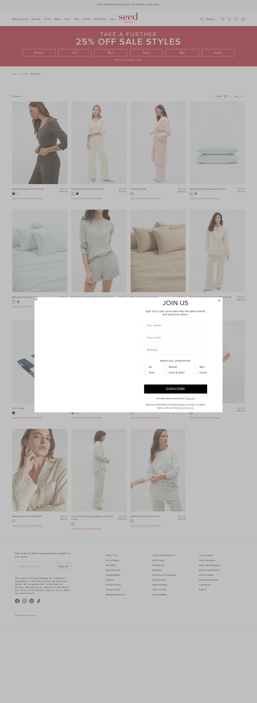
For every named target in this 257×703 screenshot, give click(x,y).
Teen (152, 372)
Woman (173, 367)
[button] (219, 300)
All (150, 367)
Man (202, 367)
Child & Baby (177, 372)
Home (203, 372)
